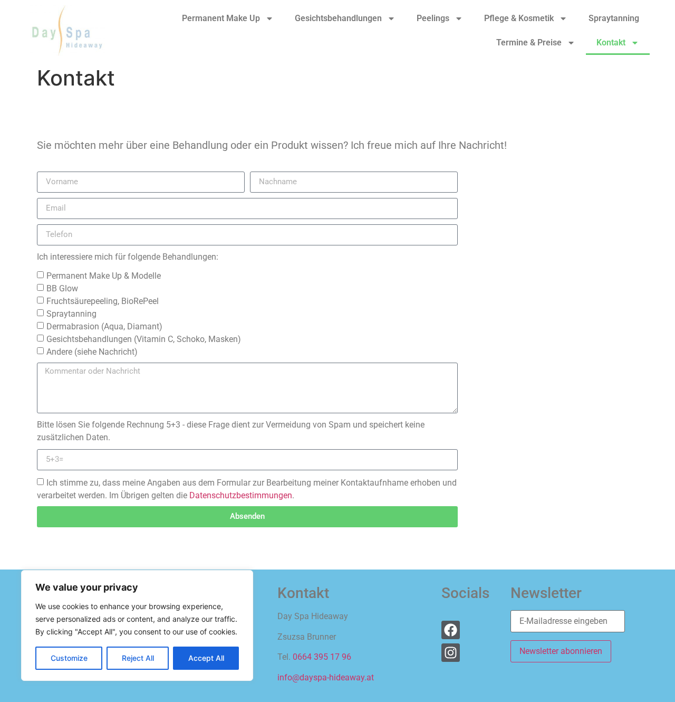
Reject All (138, 657)
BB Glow (62, 288)
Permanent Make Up (221, 18)
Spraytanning (614, 18)
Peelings (433, 18)
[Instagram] (450, 652)
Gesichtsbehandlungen (338, 18)
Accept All (206, 657)
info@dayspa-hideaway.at (325, 677)
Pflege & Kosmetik (519, 18)
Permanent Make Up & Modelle (103, 275)
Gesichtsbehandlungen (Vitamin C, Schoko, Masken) (143, 339)
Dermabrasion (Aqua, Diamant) (104, 326)
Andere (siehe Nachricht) (92, 351)
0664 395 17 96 (322, 657)
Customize (69, 657)
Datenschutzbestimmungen (240, 495)
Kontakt (610, 42)
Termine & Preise (529, 42)
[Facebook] (450, 630)
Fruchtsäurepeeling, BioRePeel (102, 301)
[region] (137, 625)
